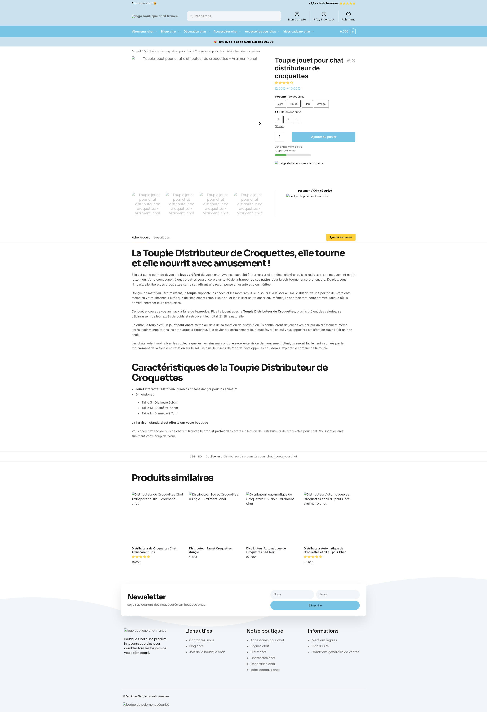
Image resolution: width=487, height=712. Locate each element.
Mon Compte (297, 19)
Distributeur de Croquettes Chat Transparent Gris (154, 550)
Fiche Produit (141, 237)
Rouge (294, 103)
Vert (280, 103)
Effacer (279, 126)
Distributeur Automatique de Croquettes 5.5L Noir (266, 550)
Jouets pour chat (285, 456)
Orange (321, 103)
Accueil (136, 51)
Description (162, 237)
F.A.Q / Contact (324, 19)
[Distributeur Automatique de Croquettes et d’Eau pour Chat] (329, 518)
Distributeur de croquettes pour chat (168, 51)
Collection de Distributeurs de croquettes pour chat (279, 431)
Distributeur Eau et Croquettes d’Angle (210, 550)
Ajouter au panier (323, 137)
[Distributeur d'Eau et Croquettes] (349, 61)
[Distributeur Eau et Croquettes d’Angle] (215, 518)
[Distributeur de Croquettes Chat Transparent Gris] (157, 518)
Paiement (348, 19)
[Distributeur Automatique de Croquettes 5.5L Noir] (272, 518)
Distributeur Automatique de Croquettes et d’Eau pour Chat (325, 550)
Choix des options (157, 571)
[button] (284, 83)
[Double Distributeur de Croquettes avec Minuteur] (353, 61)
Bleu (307, 103)
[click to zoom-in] (199, 123)
